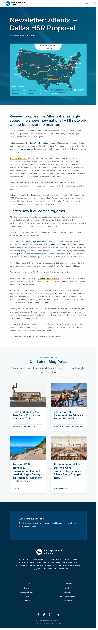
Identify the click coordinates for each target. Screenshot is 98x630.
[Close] (86, 298)
